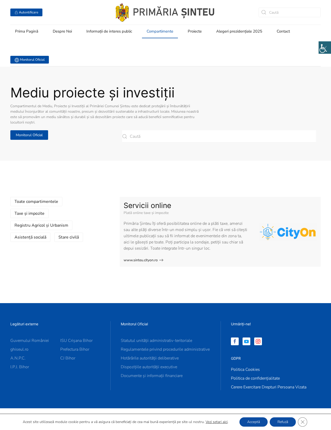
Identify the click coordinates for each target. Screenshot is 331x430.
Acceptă (253, 421)
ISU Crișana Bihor (76, 340)
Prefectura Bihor (74, 349)
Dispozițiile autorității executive (149, 367)
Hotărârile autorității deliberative (150, 358)
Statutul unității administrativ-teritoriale (156, 340)
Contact (283, 31)
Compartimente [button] (160, 31)
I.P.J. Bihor (19, 367)
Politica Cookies (245, 369)
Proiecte (195, 31)
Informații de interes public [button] (109, 31)
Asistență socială (30, 237)
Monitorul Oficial (32, 59)
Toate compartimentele (36, 201)
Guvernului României (29, 340)
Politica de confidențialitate (255, 378)
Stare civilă (68, 237)
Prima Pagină (26, 31)
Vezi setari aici (217, 422)
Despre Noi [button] (62, 31)
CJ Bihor (67, 358)
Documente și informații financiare (152, 376)
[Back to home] (165, 12)
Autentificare (28, 12)
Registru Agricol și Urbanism (41, 225)
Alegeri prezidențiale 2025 (239, 31)
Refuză (282, 421)
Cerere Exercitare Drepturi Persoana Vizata (268, 387)
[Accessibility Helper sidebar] (325, 47)
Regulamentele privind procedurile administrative (165, 349)
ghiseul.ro (19, 349)
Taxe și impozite (29, 213)
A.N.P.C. (18, 358)
